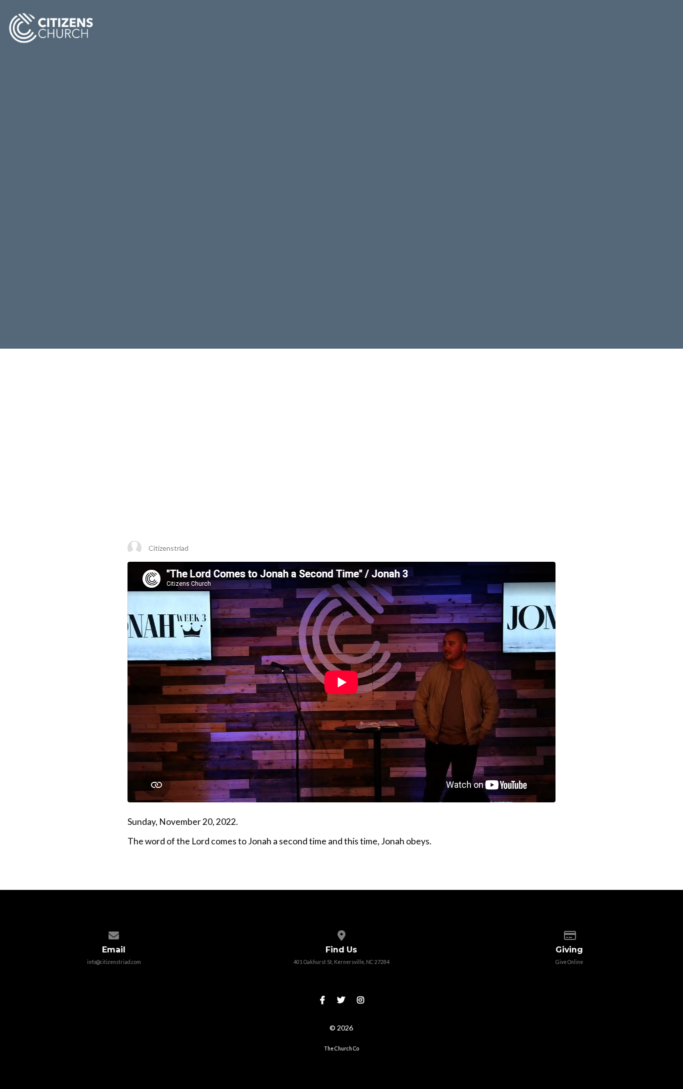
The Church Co (341, 1048)
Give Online (569, 962)
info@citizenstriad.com (114, 962)
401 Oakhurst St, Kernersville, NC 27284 (342, 962)
